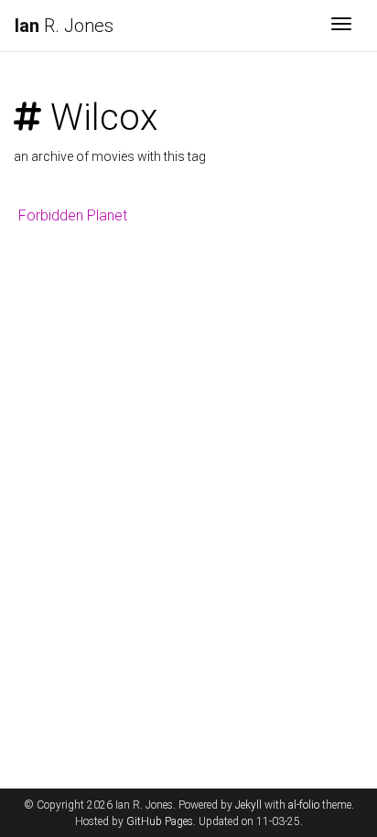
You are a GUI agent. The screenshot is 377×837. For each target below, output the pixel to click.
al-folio (303, 805)
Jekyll (248, 805)
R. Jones (64, 26)
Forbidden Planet (72, 215)
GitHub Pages (159, 821)
